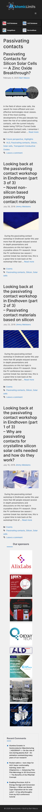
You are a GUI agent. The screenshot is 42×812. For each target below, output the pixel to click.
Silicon (34, 143)
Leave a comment (14, 153)
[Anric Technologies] (21, 610)
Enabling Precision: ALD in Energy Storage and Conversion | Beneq (22, 784)
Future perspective (14, 139)
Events (9, 269)
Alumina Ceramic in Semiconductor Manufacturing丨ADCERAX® (21, 748)
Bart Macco (24, 78)
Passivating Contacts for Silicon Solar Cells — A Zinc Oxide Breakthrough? (20, 63)
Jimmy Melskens (23, 206)
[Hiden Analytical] (21, 585)
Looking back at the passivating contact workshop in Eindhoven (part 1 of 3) (20, 434)
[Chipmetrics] (21, 666)
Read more (34, 132)
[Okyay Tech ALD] (21, 634)
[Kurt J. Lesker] (21, 690)
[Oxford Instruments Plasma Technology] (21, 715)
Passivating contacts (20, 143)
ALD (8, 143)
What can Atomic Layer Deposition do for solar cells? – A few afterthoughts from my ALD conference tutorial (20, 792)
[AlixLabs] (21, 561)
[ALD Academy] (21, 650)
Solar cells (8, 146)
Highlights (28, 139)
